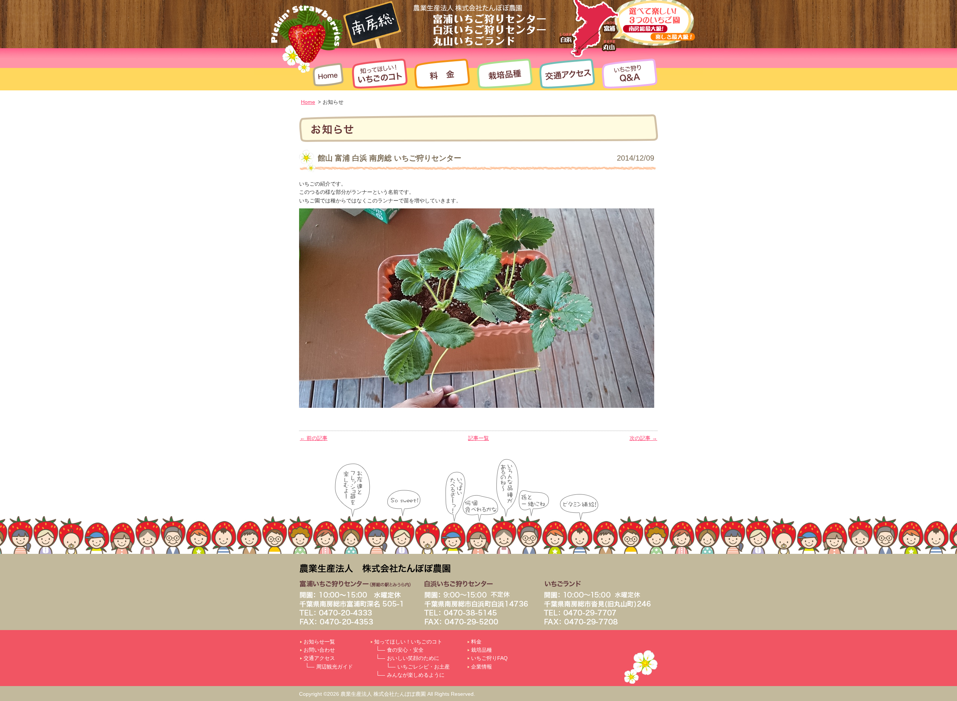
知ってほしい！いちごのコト (379, 73)
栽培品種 (504, 73)
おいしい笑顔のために (413, 658)
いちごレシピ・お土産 (423, 667)
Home (329, 73)
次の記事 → (643, 438)
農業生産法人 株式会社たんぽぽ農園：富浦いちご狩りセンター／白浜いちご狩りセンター (452, 23)
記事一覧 (478, 438)
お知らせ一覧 (319, 642)
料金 (442, 73)
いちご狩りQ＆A (628, 73)
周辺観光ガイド (334, 667)
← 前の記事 (313, 438)
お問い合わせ (319, 650)
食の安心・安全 (405, 650)
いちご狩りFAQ (489, 658)
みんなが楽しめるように (415, 675)
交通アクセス (567, 73)
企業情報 (481, 667)
